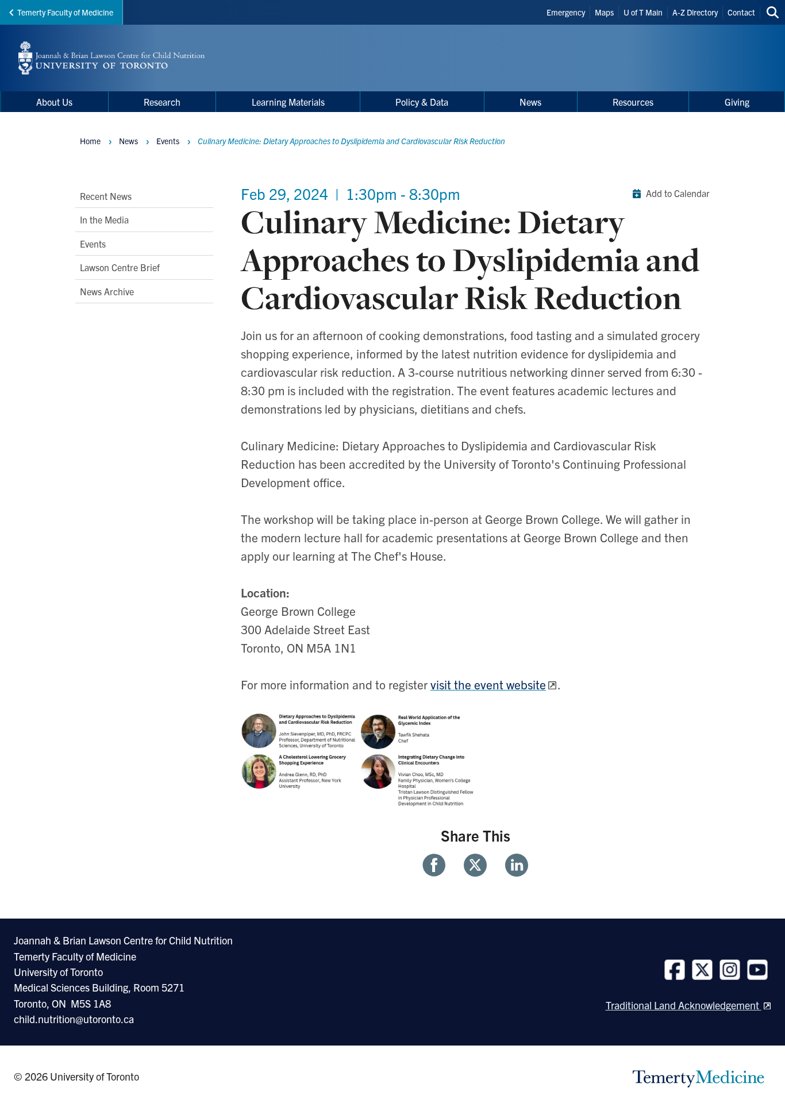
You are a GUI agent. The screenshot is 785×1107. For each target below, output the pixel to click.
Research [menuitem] (162, 101)
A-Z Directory (695, 12)
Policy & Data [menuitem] (421, 101)
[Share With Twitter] (475, 865)
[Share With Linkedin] (512, 865)
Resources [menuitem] (633, 101)
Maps (604, 12)
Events (93, 243)
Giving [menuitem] (737, 101)
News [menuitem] (530, 101)
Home (90, 141)
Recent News (106, 196)
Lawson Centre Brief (120, 267)
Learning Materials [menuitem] (288, 101)
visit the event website (488, 684)
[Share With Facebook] (438, 865)
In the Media (104, 219)
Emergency (566, 12)
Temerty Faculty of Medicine (65, 12)
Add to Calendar (678, 193)
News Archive (107, 290)
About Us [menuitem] (54, 101)
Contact (741, 12)
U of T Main (643, 12)
